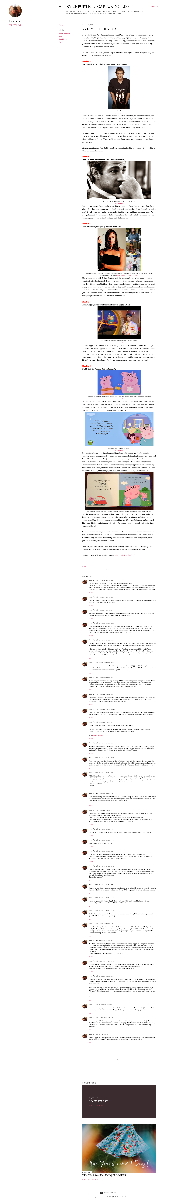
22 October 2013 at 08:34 (107, 709)
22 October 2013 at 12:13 (106, 793)
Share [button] (61, 25)
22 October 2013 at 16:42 (106, 866)
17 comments (99, 1105)
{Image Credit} (119, 113)
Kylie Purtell (93, 580)
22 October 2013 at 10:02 (106, 722)
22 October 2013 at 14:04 (106, 829)
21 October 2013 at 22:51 (106, 610)
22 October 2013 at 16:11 (106, 851)
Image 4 (135, 275)
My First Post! (98, 1101)
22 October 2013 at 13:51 (106, 810)
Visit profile (15, 25)
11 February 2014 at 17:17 (106, 1017)
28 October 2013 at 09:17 (106, 976)
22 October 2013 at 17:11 (106, 885)
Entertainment (64, 34)
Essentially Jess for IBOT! (125, 555)
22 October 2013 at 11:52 (106, 743)
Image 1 (118, 275)
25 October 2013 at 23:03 (106, 961)
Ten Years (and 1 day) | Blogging (104, 1175)
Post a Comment (93, 1179)
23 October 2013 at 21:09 (106, 923)
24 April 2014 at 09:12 (105, 1034)
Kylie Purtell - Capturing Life (97, 6)
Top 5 (61, 42)
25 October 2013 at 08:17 (106, 940)
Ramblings (63, 39)
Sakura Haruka (97, 735)
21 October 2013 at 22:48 (106, 597)
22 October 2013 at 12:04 (106, 773)
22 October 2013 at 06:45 (106, 640)
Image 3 (129, 275)
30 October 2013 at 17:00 (106, 1004)
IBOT (61, 36)
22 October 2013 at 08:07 (107, 694)
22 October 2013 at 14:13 (106, 840)
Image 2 (123, 275)
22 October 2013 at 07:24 (106, 662)
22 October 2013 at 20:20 (107, 898)
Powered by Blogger (110, 1193)
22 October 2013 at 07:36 (106, 677)
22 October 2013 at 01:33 (106, 623)
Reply (91, 593)
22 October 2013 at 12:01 (106, 758)
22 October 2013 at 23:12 (106, 911)
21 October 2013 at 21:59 (106, 580)
